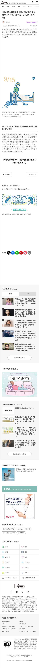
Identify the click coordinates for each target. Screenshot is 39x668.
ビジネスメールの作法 (9, 533)
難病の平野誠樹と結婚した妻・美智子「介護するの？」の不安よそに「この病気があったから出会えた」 (25, 347)
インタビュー (20, 529)
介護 (29, 529)
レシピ (30, 6)
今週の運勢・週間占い (31, 22)
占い (24, 6)
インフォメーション (11, 578)
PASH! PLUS (23, 623)
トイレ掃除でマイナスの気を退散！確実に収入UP (15, 189)
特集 (8, 6)
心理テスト (21, 533)
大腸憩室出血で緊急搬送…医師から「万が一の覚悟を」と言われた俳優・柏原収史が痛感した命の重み (25, 313)
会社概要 (26, 656)
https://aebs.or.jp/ (31, 649)
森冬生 (9, 214)
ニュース (7, 557)
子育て (7, 572)
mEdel (3, 623)
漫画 (19, 6)
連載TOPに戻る (19, 210)
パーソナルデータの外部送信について (22, 655)
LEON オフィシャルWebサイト (9, 628)
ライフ (26, 572)
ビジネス (27, 562)
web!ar (21, 621)
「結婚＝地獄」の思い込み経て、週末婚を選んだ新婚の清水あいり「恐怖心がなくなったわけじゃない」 (25, 324)
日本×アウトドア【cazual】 (26, 626)
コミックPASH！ (6, 631)
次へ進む (31, 174)
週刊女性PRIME (6, 621)
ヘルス (26, 567)
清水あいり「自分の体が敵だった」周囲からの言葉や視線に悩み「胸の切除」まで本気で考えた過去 (25, 302)
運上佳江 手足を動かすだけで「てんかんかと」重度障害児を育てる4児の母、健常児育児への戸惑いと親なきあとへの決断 (25, 335)
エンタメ (7, 567)
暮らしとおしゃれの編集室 (8, 626)
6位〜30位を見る (19, 357)
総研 (3, 6)
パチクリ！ (22, 628)
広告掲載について (30, 578)
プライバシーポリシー (16, 656)
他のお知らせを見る (19, 454)
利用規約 (9, 655)
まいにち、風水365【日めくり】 (10, 25)
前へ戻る (7, 174)
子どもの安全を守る (8, 529)
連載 (13, 6)
